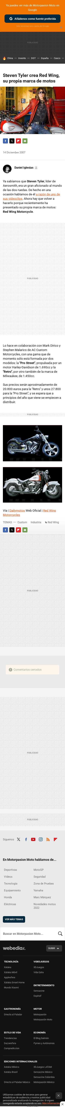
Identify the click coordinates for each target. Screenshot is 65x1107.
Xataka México (11, 1067)
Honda (8, 897)
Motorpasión (40, 1014)
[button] (25, 168)
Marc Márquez (42, 897)
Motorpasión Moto (43, 1019)
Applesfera (9, 977)
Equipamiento (12, 890)
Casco (57, 58)
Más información (51, 1103)
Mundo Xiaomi (11, 987)
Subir (51, 948)
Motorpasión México (44, 1082)
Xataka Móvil (10, 972)
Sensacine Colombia (44, 1077)
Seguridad (40, 876)
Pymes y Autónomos (44, 1043)
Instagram (41, 839)
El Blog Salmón (41, 1038)
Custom (22, 522)
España (45, 58)
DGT (33, 58)
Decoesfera (10, 1043)
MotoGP (39, 869)
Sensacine (39, 990)
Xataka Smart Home (14, 982)
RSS (48, 839)
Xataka (7, 967)
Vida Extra (39, 972)
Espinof (37, 995)
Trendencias (10, 1038)
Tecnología (10, 883)
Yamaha (38, 890)
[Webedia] (14, 950)
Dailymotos (17, 510)
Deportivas (10, 869)
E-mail (24, 140)
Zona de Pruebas (44, 883)
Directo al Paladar (13, 1014)
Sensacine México (43, 1072)
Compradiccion (11, 1048)
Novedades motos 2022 (45, 906)
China (10, 58)
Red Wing (53, 522)
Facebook (5, 140)
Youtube (33, 839)
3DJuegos (39, 967)
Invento (22, 58)
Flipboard (18, 140)
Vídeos (8, 876)
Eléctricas (10, 904)
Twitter (11, 140)
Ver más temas (14, 919)
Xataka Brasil (11, 1072)
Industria (36, 522)
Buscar (60, 933)
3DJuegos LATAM (43, 1067)
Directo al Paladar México (17, 1082)
